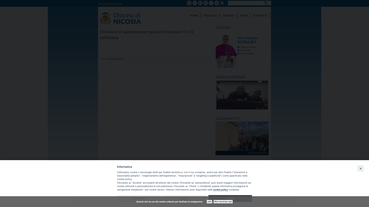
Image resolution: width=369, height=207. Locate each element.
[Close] (360, 168)
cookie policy (220, 189)
